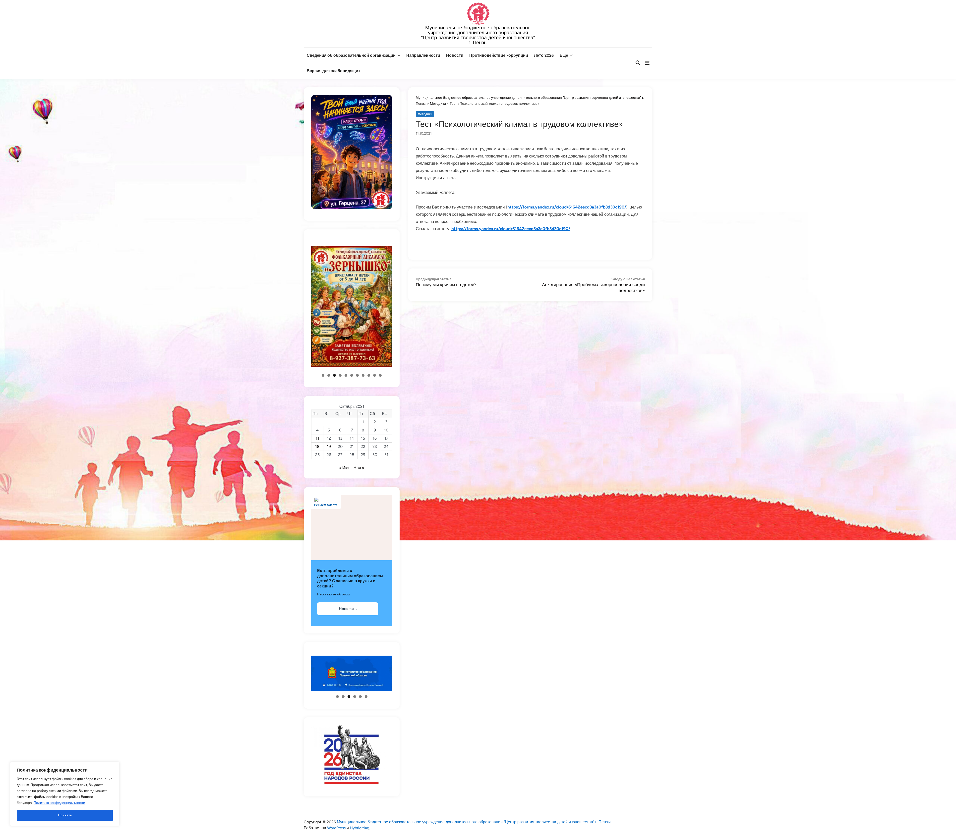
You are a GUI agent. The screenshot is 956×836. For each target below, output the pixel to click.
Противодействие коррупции (498, 55)
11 (380, 375)
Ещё (564, 55)
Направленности (423, 55)
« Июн (345, 468)
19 (329, 446)
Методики (425, 114)
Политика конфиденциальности (59, 803)
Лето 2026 (544, 55)
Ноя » (359, 468)
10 (374, 375)
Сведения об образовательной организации (351, 55)
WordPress (336, 828)
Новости (454, 55)
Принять (65, 815)
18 (317, 446)
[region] (65, 794)
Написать (348, 609)
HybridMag (359, 828)
